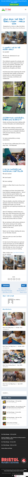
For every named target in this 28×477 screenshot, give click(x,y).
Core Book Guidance (18, 252)
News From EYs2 (7, 28)
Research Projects (16, 424)
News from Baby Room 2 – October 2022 (12, 327)
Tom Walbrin (12, 26)
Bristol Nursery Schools (6, 473)
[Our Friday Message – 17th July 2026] (4, 402)
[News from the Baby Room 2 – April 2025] (14, 375)
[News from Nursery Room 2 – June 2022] (14, 356)
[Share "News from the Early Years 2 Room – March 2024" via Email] (16, 279)
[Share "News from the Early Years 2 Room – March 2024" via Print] (19, 279)
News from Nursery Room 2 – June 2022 (12, 365)
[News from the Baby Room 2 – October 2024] (14, 337)
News (20, 408)
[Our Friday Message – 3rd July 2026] (4, 413)
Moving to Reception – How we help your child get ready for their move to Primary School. (16, 407)
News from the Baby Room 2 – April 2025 (13, 384)
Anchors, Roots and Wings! (12, 422)
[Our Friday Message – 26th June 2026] (4, 418)
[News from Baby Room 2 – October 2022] (14, 319)
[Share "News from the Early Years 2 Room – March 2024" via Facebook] (8, 279)
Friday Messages (14, 402)
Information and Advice (14, 408)
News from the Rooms (19, 28)
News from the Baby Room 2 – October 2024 (13, 346)
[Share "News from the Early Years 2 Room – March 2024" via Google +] (14, 279)
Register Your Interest (14, 4)
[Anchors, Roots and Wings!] (4, 423)
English (18, 475)
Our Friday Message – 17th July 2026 (14, 401)
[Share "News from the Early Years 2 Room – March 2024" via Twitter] (11, 279)
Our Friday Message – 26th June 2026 (14, 417)
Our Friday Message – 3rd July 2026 (14, 412)
